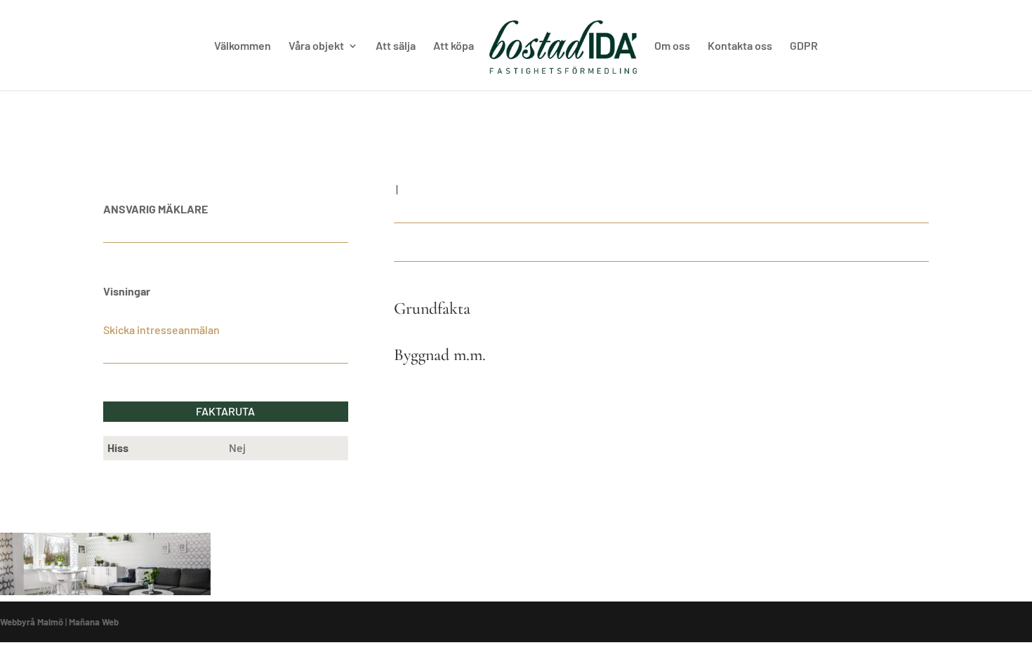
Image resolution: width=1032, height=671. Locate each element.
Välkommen (242, 46)
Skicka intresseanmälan (161, 329)
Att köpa (453, 46)
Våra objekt (316, 46)
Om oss (672, 46)
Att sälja (396, 46)
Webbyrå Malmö (31, 621)
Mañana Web (94, 621)
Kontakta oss (740, 46)
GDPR (804, 46)
